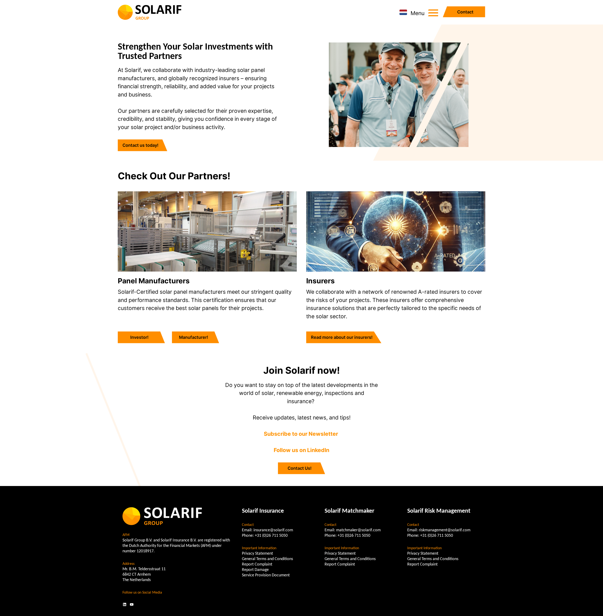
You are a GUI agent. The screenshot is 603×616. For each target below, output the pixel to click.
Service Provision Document (266, 575)
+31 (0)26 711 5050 (271, 535)
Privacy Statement (257, 553)
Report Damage (255, 570)
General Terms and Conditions (267, 559)
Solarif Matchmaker (349, 511)
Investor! (139, 337)
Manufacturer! (193, 337)
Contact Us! (300, 468)
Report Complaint (257, 564)
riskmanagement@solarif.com (444, 530)
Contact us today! (140, 145)
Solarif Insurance (263, 511)
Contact (465, 11)
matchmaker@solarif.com (358, 530)
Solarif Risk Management (438, 511)
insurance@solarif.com (273, 530)
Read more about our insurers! (342, 337)
